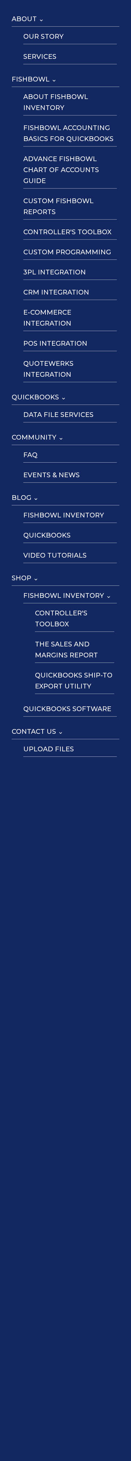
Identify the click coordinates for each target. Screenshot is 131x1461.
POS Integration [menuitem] (55, 343)
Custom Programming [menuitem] (67, 252)
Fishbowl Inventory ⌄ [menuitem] (67, 596)
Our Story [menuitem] (43, 37)
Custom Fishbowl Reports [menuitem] (58, 206)
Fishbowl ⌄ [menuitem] (34, 79)
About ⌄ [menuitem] (28, 19)
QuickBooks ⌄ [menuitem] (39, 397)
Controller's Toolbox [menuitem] (67, 232)
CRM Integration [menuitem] (56, 292)
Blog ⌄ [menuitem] (25, 498)
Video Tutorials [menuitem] (55, 555)
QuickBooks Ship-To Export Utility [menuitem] (73, 680)
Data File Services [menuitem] (58, 415)
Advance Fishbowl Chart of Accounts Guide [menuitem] (61, 170)
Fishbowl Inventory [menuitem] (63, 515)
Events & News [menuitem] (51, 475)
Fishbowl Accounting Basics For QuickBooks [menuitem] (68, 133)
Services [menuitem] (39, 57)
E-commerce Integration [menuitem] (47, 317)
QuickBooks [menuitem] (47, 535)
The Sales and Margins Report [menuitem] (66, 649)
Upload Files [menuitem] (48, 749)
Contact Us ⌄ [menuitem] (37, 732)
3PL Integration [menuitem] (54, 272)
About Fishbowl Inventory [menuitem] (55, 102)
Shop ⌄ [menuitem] (25, 578)
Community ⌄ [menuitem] (38, 437)
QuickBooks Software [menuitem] (67, 709)
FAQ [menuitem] (30, 455)
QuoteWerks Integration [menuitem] (48, 369)
